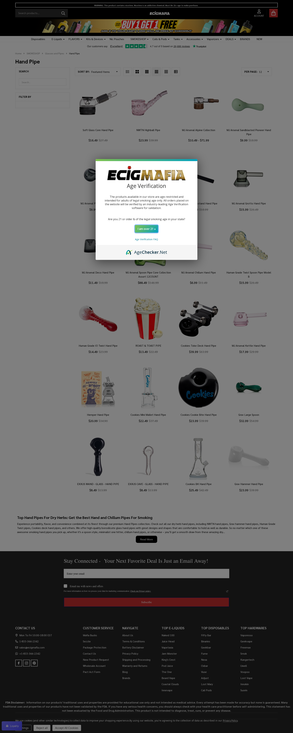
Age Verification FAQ (146, 239)
